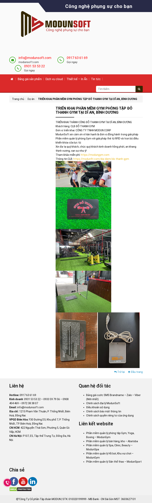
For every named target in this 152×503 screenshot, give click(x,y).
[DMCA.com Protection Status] (20, 488)
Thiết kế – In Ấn (77, 79)
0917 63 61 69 (77, 58)
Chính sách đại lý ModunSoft (103, 403)
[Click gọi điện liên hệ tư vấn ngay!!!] (7, 482)
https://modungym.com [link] (95, 154)
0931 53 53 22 (34, 66)
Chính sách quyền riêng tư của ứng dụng (110, 415)
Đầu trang (136, 371)
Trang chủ (18, 99)
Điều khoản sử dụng (98, 407)
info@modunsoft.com (35, 58)
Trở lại (121, 371)
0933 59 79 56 (51, 399)
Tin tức (96, 79)
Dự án (31, 99)
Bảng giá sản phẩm (30, 79)
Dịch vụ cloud (54, 79)
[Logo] (52, 24)
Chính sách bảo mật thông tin (103, 411)
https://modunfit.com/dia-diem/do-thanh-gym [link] (101, 158)
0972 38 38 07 (30, 403)
